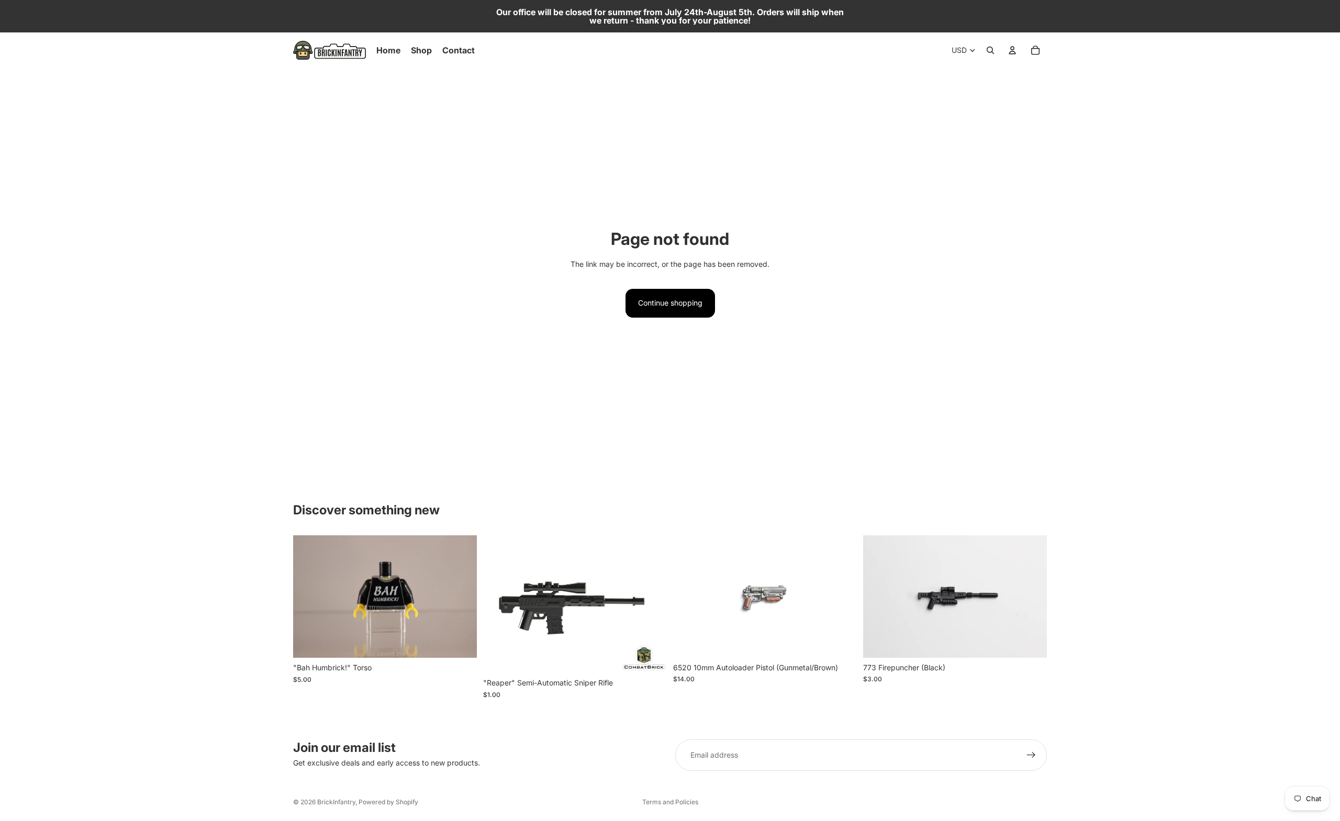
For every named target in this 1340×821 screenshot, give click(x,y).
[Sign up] (1031, 755)
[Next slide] (841, 596)
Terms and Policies (670, 802)
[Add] (460, 641)
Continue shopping (670, 302)
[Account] (1012, 50)
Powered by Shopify (388, 802)
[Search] (990, 50)
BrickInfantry (336, 802)
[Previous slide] (689, 596)
